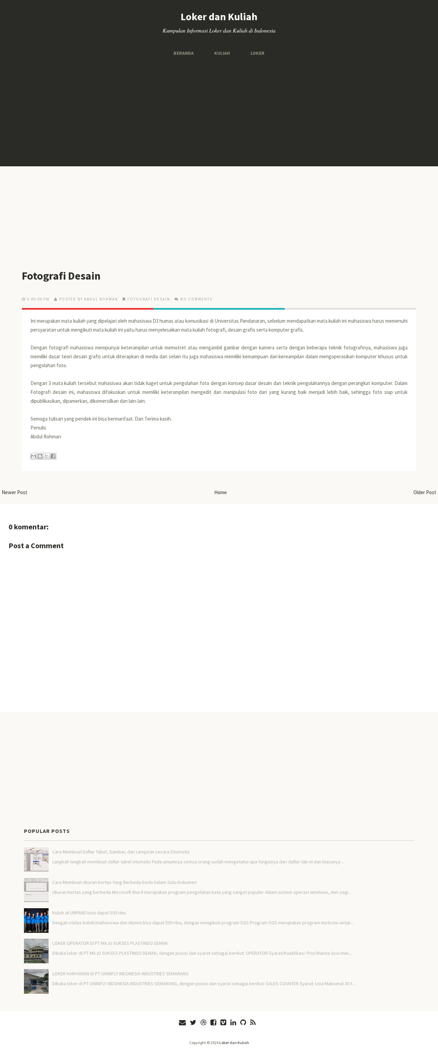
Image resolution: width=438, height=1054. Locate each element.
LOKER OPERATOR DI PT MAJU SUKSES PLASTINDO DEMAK (110, 943)
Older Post (424, 492)
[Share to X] (46, 456)
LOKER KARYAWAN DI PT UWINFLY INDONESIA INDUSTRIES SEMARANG (120, 974)
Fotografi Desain (61, 276)
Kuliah (222, 53)
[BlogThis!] (40, 456)
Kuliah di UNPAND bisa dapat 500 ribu (89, 913)
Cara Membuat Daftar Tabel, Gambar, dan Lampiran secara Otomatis (121, 852)
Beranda (183, 53)
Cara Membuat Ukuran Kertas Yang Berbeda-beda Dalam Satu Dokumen (124, 882)
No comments (196, 299)
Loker (257, 53)
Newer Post (14, 492)
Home (220, 492)
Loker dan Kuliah (219, 16)
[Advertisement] (219, 111)
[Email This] (33, 456)
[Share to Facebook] (53, 456)
